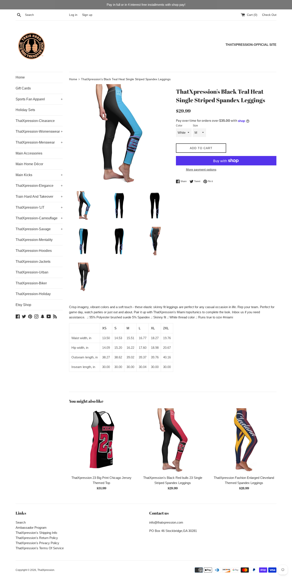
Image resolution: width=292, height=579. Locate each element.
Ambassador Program (31, 527)
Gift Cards (23, 88)
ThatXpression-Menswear (39, 142)
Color (179, 125)
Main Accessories (29, 153)
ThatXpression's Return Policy (37, 538)
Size (195, 125)
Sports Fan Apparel (39, 99)
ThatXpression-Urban (32, 272)
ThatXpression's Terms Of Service (40, 548)
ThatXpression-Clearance (35, 121)
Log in (73, 14)
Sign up (87, 14)
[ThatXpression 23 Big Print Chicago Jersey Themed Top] (101, 440)
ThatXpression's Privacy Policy (37, 543)
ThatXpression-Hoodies (34, 250)
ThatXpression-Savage (39, 229)
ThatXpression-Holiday (33, 294)
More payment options (201, 169)
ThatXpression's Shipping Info (36, 532)
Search (21, 522)
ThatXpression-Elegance (39, 185)
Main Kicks (39, 175)
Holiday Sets (25, 110)
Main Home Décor (29, 164)
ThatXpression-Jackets (33, 261)
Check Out (269, 14)
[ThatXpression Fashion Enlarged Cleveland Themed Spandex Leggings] (244, 440)
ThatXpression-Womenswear (39, 131)
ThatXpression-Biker (31, 283)
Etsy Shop (23, 305)
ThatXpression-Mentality (34, 240)
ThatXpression (45, 570)
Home (20, 77)
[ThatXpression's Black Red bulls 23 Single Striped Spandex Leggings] (172, 440)
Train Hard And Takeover (39, 196)
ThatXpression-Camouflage (39, 218)
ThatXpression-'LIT (39, 207)
